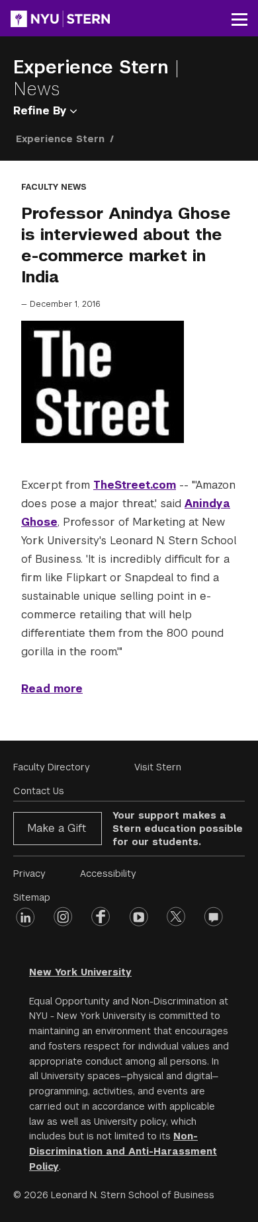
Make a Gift (56, 828)
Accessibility (108, 873)
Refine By (41, 111)
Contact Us (38, 791)
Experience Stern (94, 67)
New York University (80, 972)
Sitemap (31, 897)
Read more (52, 689)
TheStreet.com (134, 485)
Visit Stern (157, 767)
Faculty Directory (51, 767)
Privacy (29, 873)
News (36, 89)
